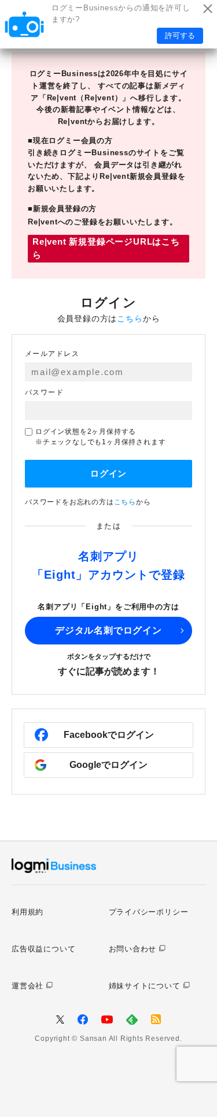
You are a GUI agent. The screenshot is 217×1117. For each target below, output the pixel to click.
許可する (180, 35)
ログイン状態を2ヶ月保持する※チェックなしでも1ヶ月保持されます (100, 437)
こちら (129, 318)
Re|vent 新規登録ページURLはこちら (106, 248)
